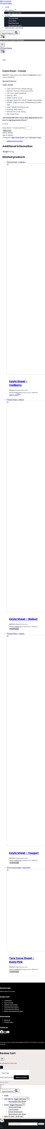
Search (41, 1124)
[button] (8, 133)
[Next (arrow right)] (3, 1084)
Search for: (4, 1124)
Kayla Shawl (19, 137)
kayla (39, 137)
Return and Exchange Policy (13, 1011)
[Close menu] (0, 1087)
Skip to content (5, 1)
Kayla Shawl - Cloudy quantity (13, 128)
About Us (7, 1020)
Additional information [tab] (15, 141)
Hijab (13, 137)
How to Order (8, 1003)
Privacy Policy (8, 1022)
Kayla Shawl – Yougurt (24, 853)
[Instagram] (5, 1032)
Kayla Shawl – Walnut (23, 619)
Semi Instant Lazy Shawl (14, 13)
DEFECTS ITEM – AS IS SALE (14, 28)
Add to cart (7, 130)
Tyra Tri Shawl (12, 21)
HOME (7, 7)
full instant (32, 137)
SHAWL (6, 1105)
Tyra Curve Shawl (13, 18)
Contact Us (8, 1000)
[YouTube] (7, 1032)
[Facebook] (2, 1032)
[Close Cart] (2, 1059)
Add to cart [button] (13, 395)
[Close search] (2, 1120)
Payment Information (11, 1007)
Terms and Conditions (11, 1009)
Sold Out (12, 629)
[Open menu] (2, 44)
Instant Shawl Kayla (13, 23)
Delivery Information (11, 1005)
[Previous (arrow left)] (1, 1084)
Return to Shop (21, 1077)
